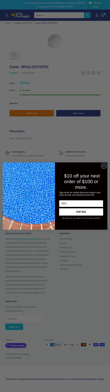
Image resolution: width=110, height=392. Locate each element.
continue (81, 212)
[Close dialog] (104, 166)
